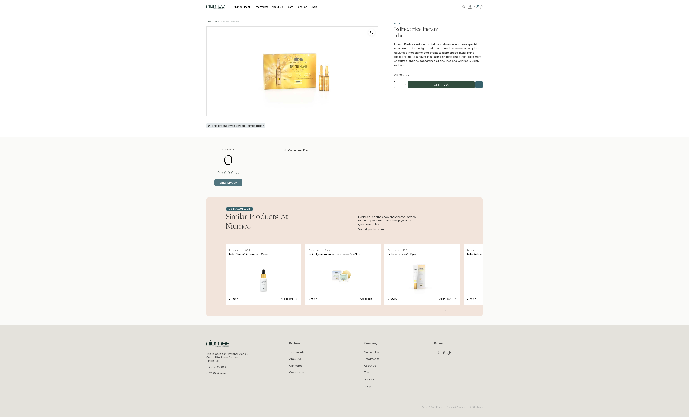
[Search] (463, 7)
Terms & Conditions (432, 407)
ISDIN (217, 21)
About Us (295, 358)
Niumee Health (373, 352)
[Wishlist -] (475, 7)
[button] (371, 32)
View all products (368, 229)
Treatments (296, 352)
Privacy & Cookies (456, 407)
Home (208, 21)
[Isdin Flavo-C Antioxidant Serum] (263, 276)
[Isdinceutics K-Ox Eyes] (422, 276)
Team (367, 372)
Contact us (296, 372)
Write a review (228, 182)
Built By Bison (476, 407)
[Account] (470, 7)
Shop (367, 386)
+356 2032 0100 (217, 367)
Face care (234, 250)
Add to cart (441, 84)
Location (369, 379)
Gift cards (295, 365)
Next (456, 311)
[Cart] (481, 7)
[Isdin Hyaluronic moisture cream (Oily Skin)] (343, 276)
